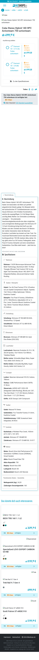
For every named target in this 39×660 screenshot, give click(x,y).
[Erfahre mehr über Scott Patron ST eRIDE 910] (19, 611)
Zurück (7, 10)
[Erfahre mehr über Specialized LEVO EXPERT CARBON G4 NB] (19, 550)
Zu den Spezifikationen (20, 81)
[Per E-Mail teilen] (36, 89)
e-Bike (14, 10)
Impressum (7, 637)
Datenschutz (16, 637)
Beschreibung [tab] (9, 195)
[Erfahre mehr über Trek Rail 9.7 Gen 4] (19, 581)
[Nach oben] (33, 654)
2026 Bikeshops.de (29, 637)
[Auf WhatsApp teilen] (32, 89)
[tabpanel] (19, 346)
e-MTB (20, 10)
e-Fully (26, 10)
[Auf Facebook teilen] (29, 89)
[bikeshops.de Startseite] (19, 6)
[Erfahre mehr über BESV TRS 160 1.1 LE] (19, 518)
